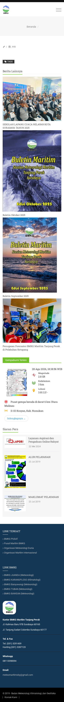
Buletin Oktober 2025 (14, 215)
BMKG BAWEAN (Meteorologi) (19, 593)
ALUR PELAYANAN (39, 457)
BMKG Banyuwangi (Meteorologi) (20, 584)
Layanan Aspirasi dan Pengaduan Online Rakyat (43, 439)
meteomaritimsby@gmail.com (18, 675)
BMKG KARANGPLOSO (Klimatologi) (22, 579)
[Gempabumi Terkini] (16, 382)
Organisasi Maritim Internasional (20, 552)
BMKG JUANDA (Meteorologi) (19, 575)
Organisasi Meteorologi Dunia (19, 548)
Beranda (31, 26)
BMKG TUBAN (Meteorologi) (18, 589)
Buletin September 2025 (16, 296)
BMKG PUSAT (11, 539)
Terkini (15, 360)
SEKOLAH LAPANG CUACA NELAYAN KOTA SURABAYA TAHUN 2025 (27, 126)
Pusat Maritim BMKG (14, 543)
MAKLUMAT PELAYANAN (43, 497)
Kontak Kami (11, 697)
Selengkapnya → (16, 418)
